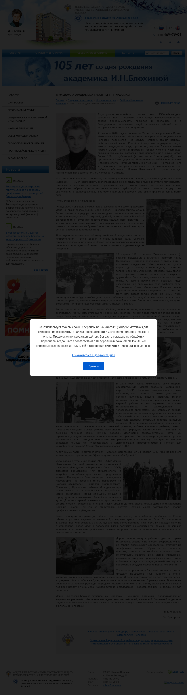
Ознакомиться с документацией (93, 355)
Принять (94, 366)
